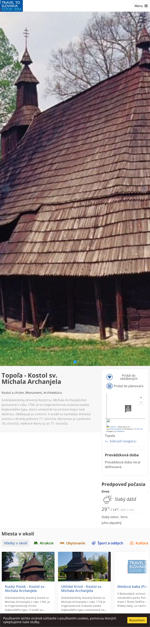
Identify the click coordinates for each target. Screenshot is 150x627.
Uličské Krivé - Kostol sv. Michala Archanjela (81, 589)
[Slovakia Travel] (11, 6)
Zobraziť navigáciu (123, 441)
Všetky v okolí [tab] (15, 543)
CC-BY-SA (138, 429)
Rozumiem (137, 620)
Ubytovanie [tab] (75, 543)
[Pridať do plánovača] (40, 557)
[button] (141, 397)
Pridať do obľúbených (129, 377)
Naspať (6, 189)
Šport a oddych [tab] (110, 543)
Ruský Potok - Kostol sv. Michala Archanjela (25, 589)
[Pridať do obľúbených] (49, 557)
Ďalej (143, 189)
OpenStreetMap (113, 429)
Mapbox (121, 431)
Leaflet (112, 427)
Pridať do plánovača (128, 386)
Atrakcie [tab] (47, 543)
